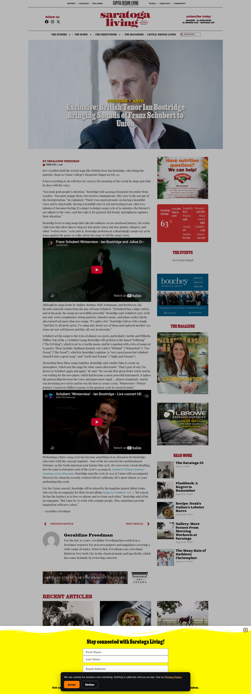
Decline (89, 684)
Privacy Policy (173, 677)
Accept (72, 684)
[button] (245, 630)
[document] (125, 347)
